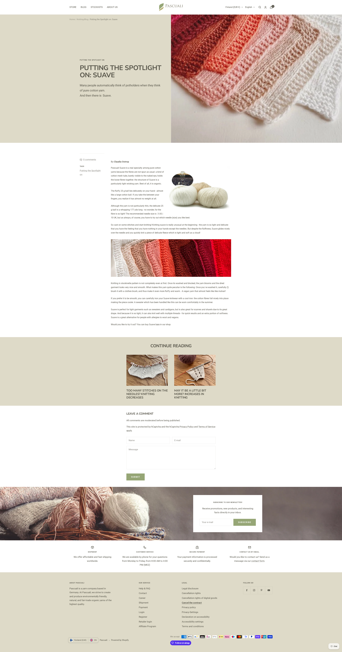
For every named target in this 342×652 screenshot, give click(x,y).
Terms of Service (206, 426)
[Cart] (271, 7)
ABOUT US (112, 7)
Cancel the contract (192, 602)
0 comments (89, 159)
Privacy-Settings (190, 612)
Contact (143, 593)
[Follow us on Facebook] (246, 590)
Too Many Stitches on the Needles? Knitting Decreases (147, 394)
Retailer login (145, 621)
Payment (143, 607)
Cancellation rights (191, 593)
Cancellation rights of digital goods (199, 598)
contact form (258, 561)
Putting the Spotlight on (92, 60)
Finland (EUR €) (233, 7)
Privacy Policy (187, 426)
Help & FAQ (144, 588)
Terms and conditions (193, 626)
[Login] (265, 7)
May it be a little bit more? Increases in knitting (190, 394)
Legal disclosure (190, 588)
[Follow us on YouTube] (269, 590)
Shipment (143, 602)
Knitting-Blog (82, 19)
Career (142, 598)
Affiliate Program (147, 626)
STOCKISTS (97, 7)
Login (141, 612)
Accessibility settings (192, 621)
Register (143, 616)
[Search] (260, 7)
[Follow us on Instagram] (254, 590)
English (248, 7)
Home (72, 19)
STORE (72, 7)
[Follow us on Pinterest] (261, 590)
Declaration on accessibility (195, 616)
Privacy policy (189, 607)
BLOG (83, 7)
